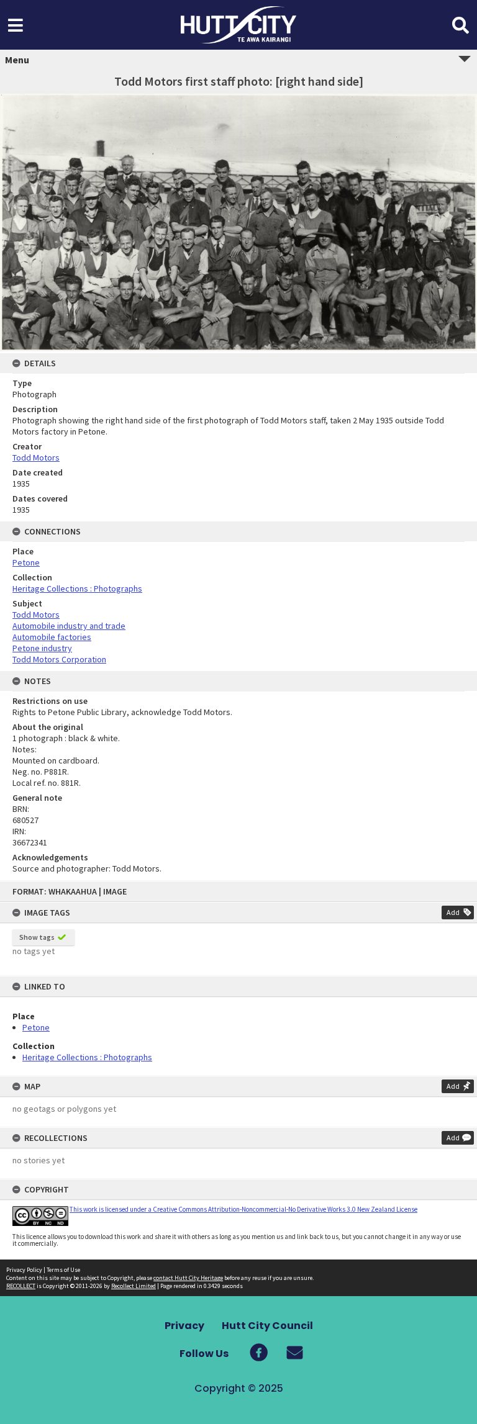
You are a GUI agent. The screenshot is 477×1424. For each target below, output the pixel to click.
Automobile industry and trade (68, 625)
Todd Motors (36, 457)
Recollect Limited (133, 1286)
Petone (36, 1027)
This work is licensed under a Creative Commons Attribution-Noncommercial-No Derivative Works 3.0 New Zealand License (243, 1209)
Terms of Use (63, 1270)
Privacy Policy (24, 1270)
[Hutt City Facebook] (258, 1352)
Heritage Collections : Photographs (87, 1057)
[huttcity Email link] (285, 1352)
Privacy (184, 1325)
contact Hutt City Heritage (188, 1278)
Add (453, 912)
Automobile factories (51, 636)
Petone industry (42, 648)
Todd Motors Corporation (59, 659)
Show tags (37, 937)
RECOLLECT (20, 1286)
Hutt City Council (267, 1325)
